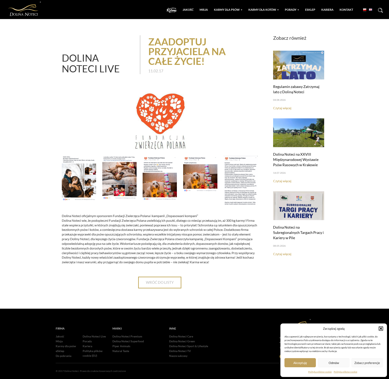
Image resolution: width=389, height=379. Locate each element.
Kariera (327, 9)
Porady (291, 9)
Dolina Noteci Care (181, 336)
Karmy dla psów (227, 9)
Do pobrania (63, 356)
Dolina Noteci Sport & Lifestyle (188, 346)
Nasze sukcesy (178, 356)
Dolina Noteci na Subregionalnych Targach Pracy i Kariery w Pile (298, 232)
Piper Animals (121, 346)
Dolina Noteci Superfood (128, 341)
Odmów (334, 363)
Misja (204, 9)
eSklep (60, 351)
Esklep (310, 9)
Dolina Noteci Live (94, 336)
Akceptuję (300, 363)
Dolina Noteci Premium (127, 336)
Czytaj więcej (282, 108)
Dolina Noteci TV (180, 351)
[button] (381, 329)
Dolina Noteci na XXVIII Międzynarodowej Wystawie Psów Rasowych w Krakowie (295, 159)
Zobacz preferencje (367, 363)
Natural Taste (120, 351)
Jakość (188, 9)
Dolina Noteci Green (182, 341)
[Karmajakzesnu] (172, 10)
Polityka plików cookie (320, 371)
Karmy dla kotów (262, 9)
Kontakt (346, 9)
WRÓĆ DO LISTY (160, 282)
